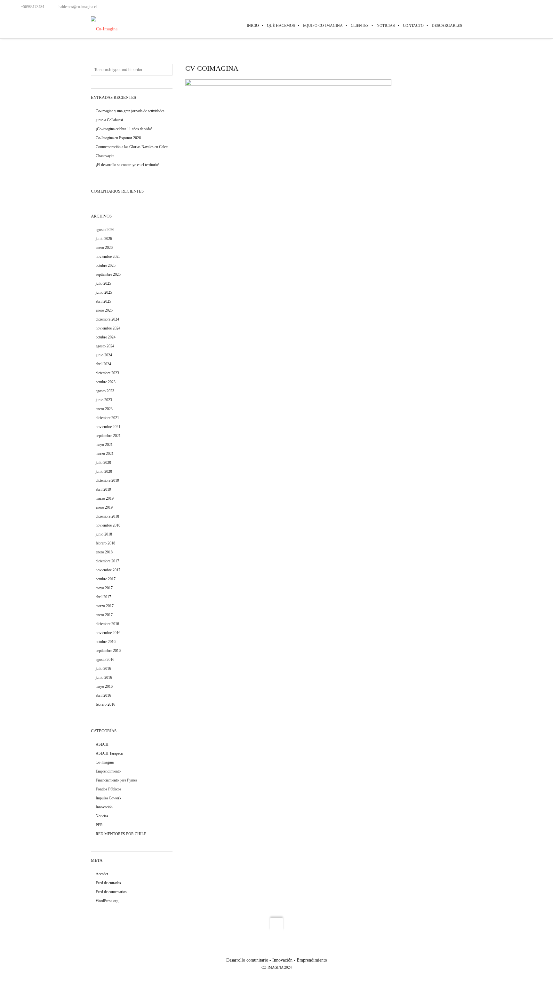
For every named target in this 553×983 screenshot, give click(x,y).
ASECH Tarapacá (109, 753)
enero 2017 (104, 615)
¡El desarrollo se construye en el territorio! (127, 165)
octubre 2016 (106, 641)
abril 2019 (103, 489)
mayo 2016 (104, 686)
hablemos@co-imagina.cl (78, 6)
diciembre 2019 (107, 480)
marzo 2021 (105, 453)
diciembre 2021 (107, 418)
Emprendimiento (108, 771)
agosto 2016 (105, 659)
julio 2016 (103, 668)
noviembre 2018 (108, 525)
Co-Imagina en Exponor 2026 (118, 138)
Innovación (104, 807)
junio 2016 (104, 677)
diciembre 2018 (107, 516)
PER (99, 825)
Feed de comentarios (111, 892)
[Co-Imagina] (104, 25)
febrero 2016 (105, 704)
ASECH (102, 744)
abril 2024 (103, 364)
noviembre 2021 (108, 426)
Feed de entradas (108, 883)
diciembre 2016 (107, 624)
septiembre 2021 (108, 435)
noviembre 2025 (108, 256)
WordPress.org (107, 901)
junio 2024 (104, 355)
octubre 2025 (106, 265)
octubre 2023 (106, 382)
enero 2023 (104, 409)
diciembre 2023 (107, 373)
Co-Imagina (105, 762)
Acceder (102, 874)
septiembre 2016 (108, 650)
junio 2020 (104, 471)
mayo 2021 (104, 444)
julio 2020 (103, 462)
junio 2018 (104, 534)
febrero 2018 (105, 543)
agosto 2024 (105, 346)
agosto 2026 (105, 229)
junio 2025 (104, 292)
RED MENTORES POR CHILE (121, 834)
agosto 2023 (105, 391)
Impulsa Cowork (108, 798)
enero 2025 (104, 310)
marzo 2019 (105, 498)
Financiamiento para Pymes (116, 780)
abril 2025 (103, 301)
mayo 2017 (104, 588)
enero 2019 (104, 507)
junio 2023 (104, 400)
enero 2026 (104, 247)
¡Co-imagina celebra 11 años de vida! (124, 129)
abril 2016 (103, 695)
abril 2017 (103, 597)
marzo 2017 (105, 606)
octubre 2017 (106, 579)
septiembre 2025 (108, 274)
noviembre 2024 (108, 328)
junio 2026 (104, 238)
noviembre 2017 (108, 570)
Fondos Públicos (108, 789)
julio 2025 (103, 283)
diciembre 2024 (107, 319)
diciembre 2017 (107, 561)
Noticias (102, 816)
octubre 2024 (106, 337)
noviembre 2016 (108, 632)
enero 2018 (104, 552)
